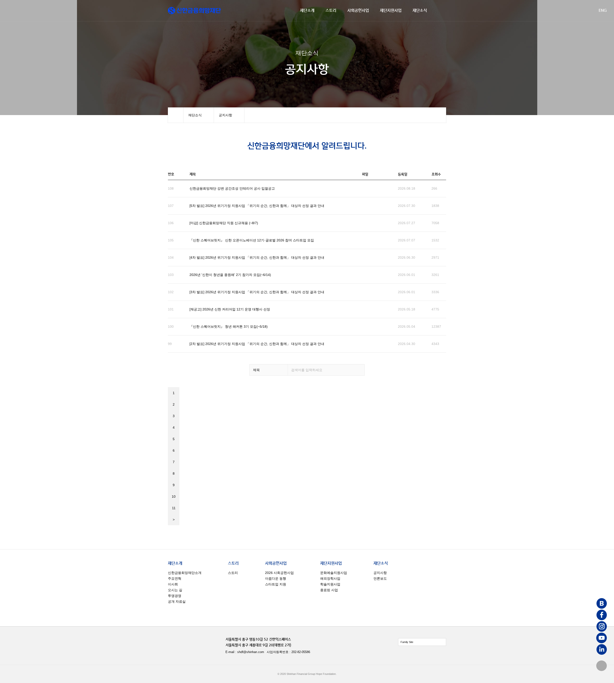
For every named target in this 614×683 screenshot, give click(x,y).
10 (174, 496)
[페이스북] (601, 615)
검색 (359, 369)
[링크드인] (601, 650)
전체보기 (422, 642)
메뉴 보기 (198, 115)
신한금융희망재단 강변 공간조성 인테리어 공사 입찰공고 (232, 188)
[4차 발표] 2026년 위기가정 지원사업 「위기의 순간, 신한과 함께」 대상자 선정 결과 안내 (256, 257)
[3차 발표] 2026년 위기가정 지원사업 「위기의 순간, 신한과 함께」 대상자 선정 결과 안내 (256, 292)
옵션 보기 (269, 369)
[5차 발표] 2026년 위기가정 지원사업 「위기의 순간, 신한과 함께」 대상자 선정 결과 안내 (256, 206)
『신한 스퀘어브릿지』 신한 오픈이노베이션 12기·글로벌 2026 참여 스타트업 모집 (251, 240)
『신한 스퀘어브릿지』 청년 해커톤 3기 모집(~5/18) (228, 326)
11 (174, 508)
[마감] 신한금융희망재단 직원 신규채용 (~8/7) (223, 223)
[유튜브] (601, 638)
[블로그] (601, 604)
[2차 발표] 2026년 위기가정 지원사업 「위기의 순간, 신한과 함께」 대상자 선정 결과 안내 (256, 344)
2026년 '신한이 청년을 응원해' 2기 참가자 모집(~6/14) (230, 275)
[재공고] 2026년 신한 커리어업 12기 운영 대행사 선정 (229, 309)
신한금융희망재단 (194, 10)
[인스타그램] (601, 627)
